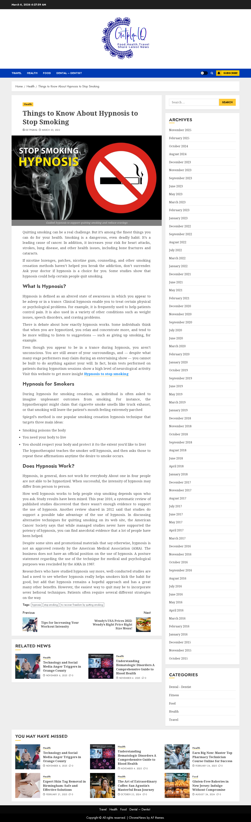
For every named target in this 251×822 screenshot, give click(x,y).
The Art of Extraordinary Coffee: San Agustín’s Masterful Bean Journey (137, 785)
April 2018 (176, 466)
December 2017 (180, 482)
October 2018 (178, 434)
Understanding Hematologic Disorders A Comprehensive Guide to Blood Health (135, 667)
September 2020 (180, 322)
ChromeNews (137, 818)
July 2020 (175, 330)
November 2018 (180, 426)
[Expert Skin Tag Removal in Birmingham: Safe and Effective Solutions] (27, 785)
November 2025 (180, 130)
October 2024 (178, 146)
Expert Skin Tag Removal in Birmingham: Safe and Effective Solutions (64, 785)
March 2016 (177, 618)
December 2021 (180, 274)
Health (32, 73)
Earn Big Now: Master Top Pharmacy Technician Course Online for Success (212, 757)
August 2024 (177, 154)
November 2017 (180, 490)
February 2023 (179, 210)
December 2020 (180, 306)
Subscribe (230, 73)
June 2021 (176, 282)
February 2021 (179, 298)
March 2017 (177, 538)
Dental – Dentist (69, 73)
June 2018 (176, 458)
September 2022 (180, 234)
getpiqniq (31, 130)
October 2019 (178, 370)
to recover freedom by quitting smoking (82, 605)
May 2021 (175, 290)
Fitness (174, 695)
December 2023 (180, 162)
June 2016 (176, 594)
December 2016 (180, 546)
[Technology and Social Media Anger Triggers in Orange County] (27, 666)
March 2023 (177, 202)
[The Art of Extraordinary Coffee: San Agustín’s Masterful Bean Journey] (102, 785)
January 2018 (178, 474)
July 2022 (175, 250)
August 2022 (177, 242)
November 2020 (180, 314)
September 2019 (180, 378)
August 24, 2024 (205, 794)
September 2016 (180, 570)
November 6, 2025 (56, 675)
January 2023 (178, 218)
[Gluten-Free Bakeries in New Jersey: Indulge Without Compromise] (177, 785)
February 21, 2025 (56, 794)
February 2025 (179, 138)
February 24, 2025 (206, 766)
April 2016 (176, 610)
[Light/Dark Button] (204, 73)
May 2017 (175, 522)
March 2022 (177, 258)
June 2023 (176, 186)
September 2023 (180, 178)
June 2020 (176, 338)
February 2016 (179, 626)
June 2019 (176, 386)
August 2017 (177, 498)
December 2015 (180, 642)
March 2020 (177, 346)
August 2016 (177, 578)
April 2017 (176, 530)
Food (47, 73)
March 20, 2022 (51, 130)
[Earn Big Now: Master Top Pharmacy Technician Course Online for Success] (177, 756)
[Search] (212, 73)
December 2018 (180, 418)
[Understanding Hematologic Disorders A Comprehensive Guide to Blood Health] (100, 666)
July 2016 (175, 586)
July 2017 (175, 506)
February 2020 (179, 354)
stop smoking (51, 605)
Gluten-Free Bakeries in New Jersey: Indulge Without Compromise (210, 785)
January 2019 (178, 410)
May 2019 (175, 394)
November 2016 (180, 554)
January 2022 (178, 266)
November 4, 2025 (129, 678)
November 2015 (180, 650)
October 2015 (178, 658)
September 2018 (180, 442)
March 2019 (177, 402)
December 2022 (180, 226)
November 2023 (180, 170)
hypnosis (36, 605)
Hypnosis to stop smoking (106, 374)
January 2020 (178, 362)
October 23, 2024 (131, 794)
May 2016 (175, 602)
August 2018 (177, 450)
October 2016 (178, 562)
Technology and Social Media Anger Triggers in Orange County (62, 666)
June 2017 (176, 514)
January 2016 (178, 634)
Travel (16, 73)
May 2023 (175, 194)
